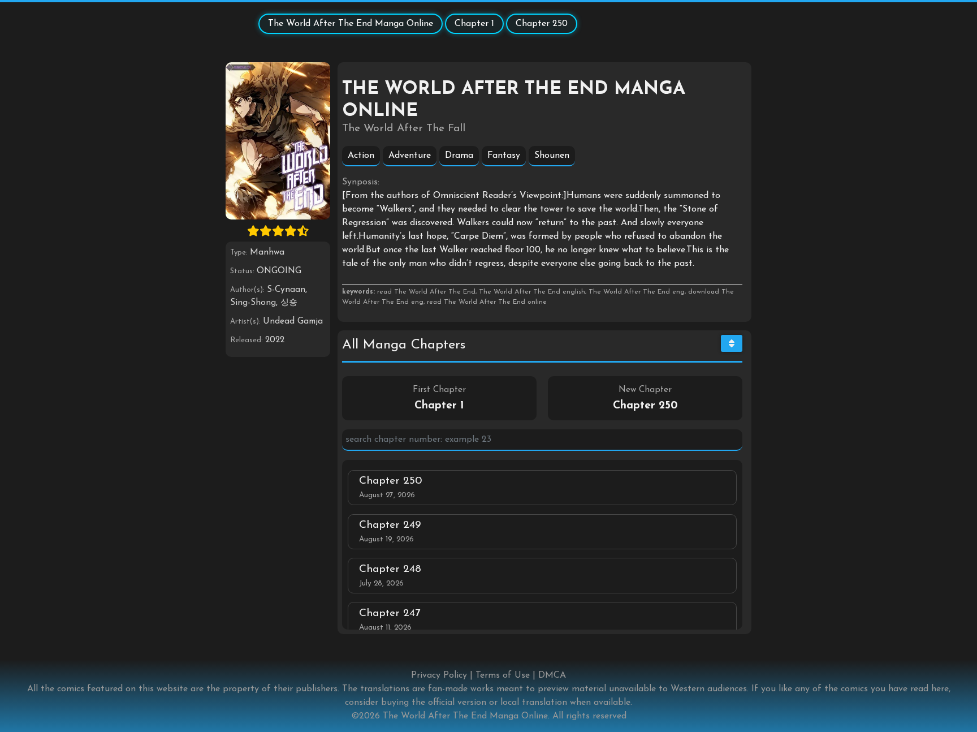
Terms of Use (502, 675)
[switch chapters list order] (731, 343)
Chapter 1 (474, 23)
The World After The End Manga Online (350, 23)
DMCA (552, 675)
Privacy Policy (439, 675)
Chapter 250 (542, 23)
